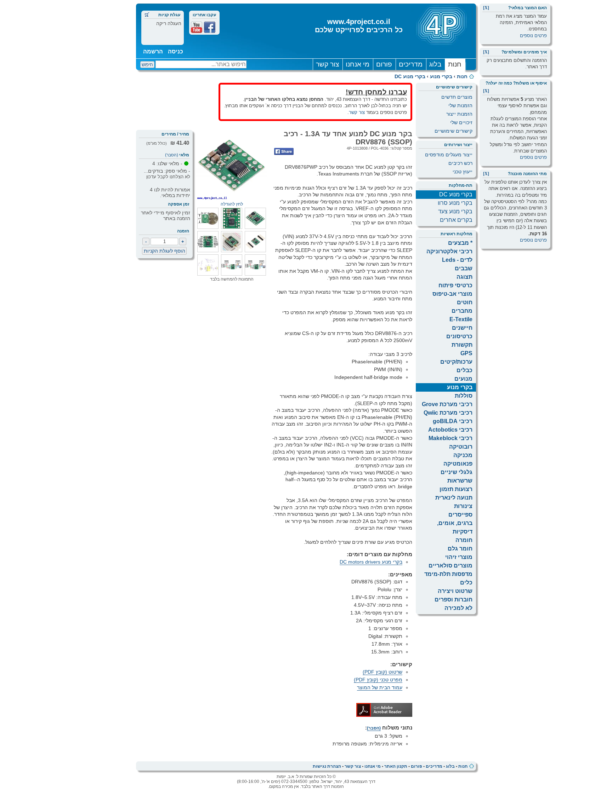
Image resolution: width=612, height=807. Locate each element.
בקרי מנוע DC (410, 76)
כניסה (175, 51)
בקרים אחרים (456, 220)
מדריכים (411, 64)
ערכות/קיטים (456, 362)
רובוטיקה (460, 447)
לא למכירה (458, 608)
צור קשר (327, 64)
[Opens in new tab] (384, 715)
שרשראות (459, 481)
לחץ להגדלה (232, 204)
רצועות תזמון (456, 489)
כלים (466, 583)
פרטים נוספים (533, 35)
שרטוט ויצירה (455, 591)
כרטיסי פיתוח (455, 285)
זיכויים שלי (461, 122)
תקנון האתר (395, 766)
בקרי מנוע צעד (455, 211)
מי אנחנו (357, 64)
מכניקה (462, 455)
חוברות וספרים (453, 599)
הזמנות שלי (460, 105)
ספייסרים (460, 515)
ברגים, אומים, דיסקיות (454, 527)
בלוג (435, 64)
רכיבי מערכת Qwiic (448, 413)
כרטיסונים (459, 336)
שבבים (463, 268)
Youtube (196, 27)
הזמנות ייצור (459, 114)
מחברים (462, 311)
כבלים (464, 370)
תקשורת (462, 345)
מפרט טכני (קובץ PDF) (378, 679)
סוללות (463, 396)
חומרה (463, 540)
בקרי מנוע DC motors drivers (371, 562)
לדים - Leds (457, 260)
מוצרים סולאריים (450, 566)
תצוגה (464, 277)
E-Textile (460, 319)
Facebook (209, 27)
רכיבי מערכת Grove (447, 404)
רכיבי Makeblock (450, 438)
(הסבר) (171, 154)
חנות (454, 64)
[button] (255, 227)
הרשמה (153, 51)
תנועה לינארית (453, 498)
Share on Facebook (284, 151)
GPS (466, 353)
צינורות (463, 506)
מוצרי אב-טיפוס (452, 294)
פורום (384, 64)
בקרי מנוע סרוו (455, 203)
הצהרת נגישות (327, 766)
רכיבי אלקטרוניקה (449, 251)
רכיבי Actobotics (450, 430)
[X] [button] (486, 7)
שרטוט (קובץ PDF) (382, 672)
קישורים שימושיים (453, 131)
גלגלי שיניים (456, 472)
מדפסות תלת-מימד (448, 574)
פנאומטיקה (457, 464)
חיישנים (462, 328)
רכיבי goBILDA (452, 421)
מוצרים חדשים (456, 97)
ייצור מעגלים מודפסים (448, 154)
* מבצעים (460, 243)
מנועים (463, 379)
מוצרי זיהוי (458, 557)
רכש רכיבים (460, 163)
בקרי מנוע (441, 76)
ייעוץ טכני (462, 171)
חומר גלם (460, 549)
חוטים (464, 302)
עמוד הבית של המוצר (379, 687)
